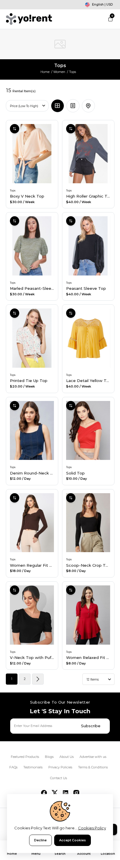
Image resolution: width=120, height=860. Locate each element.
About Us (66, 757)
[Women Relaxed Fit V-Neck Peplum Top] (88, 615)
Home (45, 72)
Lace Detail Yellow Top (89, 380)
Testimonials (33, 767)
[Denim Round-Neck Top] (32, 430)
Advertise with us (93, 757)
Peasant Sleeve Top (86, 288)
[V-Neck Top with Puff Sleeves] (32, 615)
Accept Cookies (72, 840)
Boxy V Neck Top (27, 196)
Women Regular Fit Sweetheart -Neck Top (52, 565)
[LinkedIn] (65, 792)
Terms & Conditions (93, 767)
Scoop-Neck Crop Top (88, 565)
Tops (12, 190)
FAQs (13, 767)
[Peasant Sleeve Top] (88, 245)
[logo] (29, 19)
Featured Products (25, 757)
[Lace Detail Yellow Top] (88, 338)
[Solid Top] (88, 430)
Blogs (49, 757)
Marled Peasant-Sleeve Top (37, 288)
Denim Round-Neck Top (34, 473)
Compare (14, 128)
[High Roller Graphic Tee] (88, 153)
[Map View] (88, 105)
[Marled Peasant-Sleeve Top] (32, 245)
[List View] (73, 105)
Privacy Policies (60, 767)
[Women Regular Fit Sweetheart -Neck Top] (32, 522)
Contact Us (58, 778)
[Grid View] (57, 105)
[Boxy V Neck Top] (32, 153)
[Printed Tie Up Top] (32, 338)
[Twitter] (54, 792)
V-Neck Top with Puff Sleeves (39, 657)
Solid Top (75, 473)
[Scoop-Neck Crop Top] (88, 522)
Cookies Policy (92, 828)
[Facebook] (43, 792)
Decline (40, 840)
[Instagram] (76, 792)
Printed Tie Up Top (28, 380)
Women (59, 72)
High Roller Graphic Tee (89, 196)
